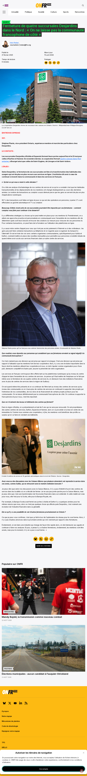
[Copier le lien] (58, 62)
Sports (66, 12)
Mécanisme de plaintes (11, 721)
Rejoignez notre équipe (11, 731)
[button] (83, 753)
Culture (54, 12)
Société (41, 12)
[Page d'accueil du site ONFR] (43, 692)
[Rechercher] (83, 5)
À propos (5, 711)
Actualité (14, 12)
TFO (3, 742)
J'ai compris (43, 769)
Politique (28, 12)
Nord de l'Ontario (43, 546)
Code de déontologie (10, 726)
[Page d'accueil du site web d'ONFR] (43, 5)
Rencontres (80, 12)
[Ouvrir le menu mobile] (4, 12)
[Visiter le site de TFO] (5, 5)
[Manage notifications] (81, 771)
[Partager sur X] (50, 62)
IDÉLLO (4, 747)
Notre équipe (7, 716)
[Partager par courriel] (54, 62)
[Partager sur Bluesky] (46, 62)
